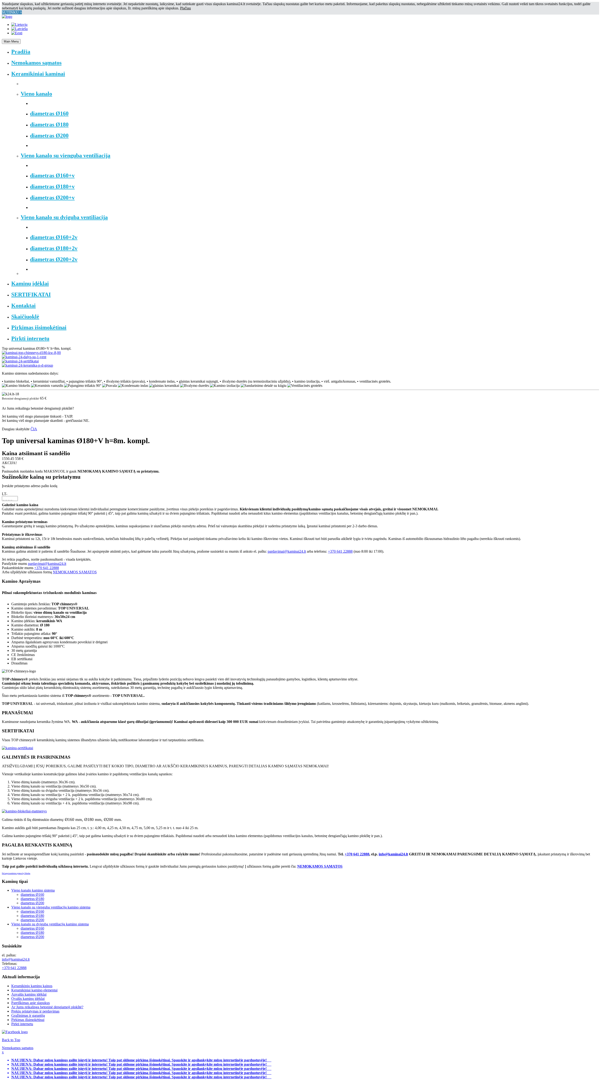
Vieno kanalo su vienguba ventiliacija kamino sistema (50, 907)
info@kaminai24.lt (393, 854)
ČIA (34, 429)
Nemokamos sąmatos (17, 1048)
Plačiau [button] (185, 8)
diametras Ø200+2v (53, 259)
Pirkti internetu (22, 1024)
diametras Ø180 (49, 124)
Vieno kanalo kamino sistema (33, 890)
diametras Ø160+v (52, 175)
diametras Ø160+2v (53, 237)
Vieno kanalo (36, 94)
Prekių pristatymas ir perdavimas (35, 1011)
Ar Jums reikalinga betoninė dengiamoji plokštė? (47, 1007)
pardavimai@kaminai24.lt (287, 551)
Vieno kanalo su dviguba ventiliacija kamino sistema (50, 924)
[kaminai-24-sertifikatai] (20, 361)
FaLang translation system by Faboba (16, 873)
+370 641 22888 (340, 551)
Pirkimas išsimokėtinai (27, 1020)
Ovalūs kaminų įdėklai (28, 999)
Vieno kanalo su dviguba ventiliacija (64, 217)
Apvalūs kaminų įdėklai (28, 994)
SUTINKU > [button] (12, 12)
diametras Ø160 (49, 113)
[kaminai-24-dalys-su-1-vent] (24, 357)
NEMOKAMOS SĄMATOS (75, 572)
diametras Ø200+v (52, 197)
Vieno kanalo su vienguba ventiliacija (65, 155)
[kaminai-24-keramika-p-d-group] (27, 365)
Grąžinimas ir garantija (28, 1015)
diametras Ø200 (49, 135)
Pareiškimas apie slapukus (30, 1003)
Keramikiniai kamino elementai (34, 990)
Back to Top (11, 1040)
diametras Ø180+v (52, 186)
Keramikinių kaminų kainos (31, 986)
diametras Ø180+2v (53, 248)
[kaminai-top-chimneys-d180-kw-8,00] (31, 353)
